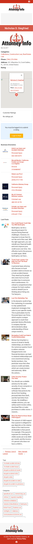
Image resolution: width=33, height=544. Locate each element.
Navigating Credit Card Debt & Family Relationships (21, 336)
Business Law (17, 507)
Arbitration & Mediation (10, 500)
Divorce (14, 167)
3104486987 (16, 169)
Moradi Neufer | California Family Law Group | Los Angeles (20, 162)
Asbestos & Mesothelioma (11, 504)
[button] (16, 95)
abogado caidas (8, 477)
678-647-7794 (17, 214)
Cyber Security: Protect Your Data (19, 377)
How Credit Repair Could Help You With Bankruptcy (21, 224)
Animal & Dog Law (20, 493)
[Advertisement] (16, 19)
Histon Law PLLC (17, 174)
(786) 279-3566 (11, 59)
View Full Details (14, 90)
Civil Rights (7, 511)
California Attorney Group (20, 184)
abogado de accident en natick (12, 480)
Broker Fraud (7, 507)
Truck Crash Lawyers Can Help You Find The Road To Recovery (20, 261)
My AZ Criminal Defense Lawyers (17, 195)
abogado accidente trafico (11, 473)
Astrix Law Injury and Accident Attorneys (18, 149)
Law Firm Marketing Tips (20, 298)
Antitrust (6, 497)
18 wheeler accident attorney (12, 463)
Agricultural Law (8, 493)
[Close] (21, 75)
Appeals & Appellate (16, 497)
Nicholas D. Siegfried (17, 80)
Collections (5, 54)
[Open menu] (30, 2)
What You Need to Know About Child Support (21, 416)
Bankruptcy (24, 504)
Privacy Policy (21, 539)
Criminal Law (16, 199)
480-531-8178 (17, 202)
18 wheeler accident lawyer (11, 466)
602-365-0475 (17, 156)
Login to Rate (16, 136)
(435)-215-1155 (17, 180)
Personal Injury (17, 153)
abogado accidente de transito (12, 470)
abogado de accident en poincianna (13, 484)
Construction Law (16, 54)
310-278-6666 (17, 190)
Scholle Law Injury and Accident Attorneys (19, 207)
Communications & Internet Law (13, 514)
